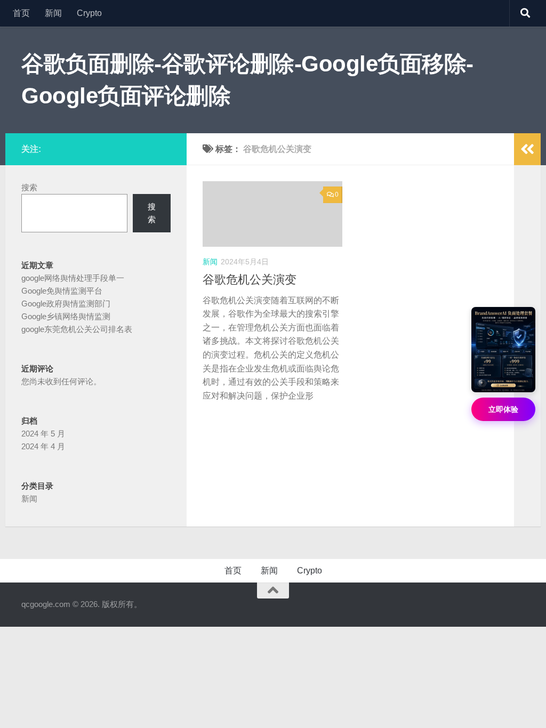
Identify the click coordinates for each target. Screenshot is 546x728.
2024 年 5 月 (43, 433)
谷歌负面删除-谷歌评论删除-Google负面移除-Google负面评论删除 (247, 79)
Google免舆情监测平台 (61, 290)
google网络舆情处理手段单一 (72, 277)
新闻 (53, 13)
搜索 (29, 187)
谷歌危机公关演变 (249, 279)
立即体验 (503, 409)
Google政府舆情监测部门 (65, 303)
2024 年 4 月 (43, 446)
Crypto (89, 13)
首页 (21, 13)
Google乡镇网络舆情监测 (65, 316)
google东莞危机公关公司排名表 (76, 329)
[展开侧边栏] (527, 149)
